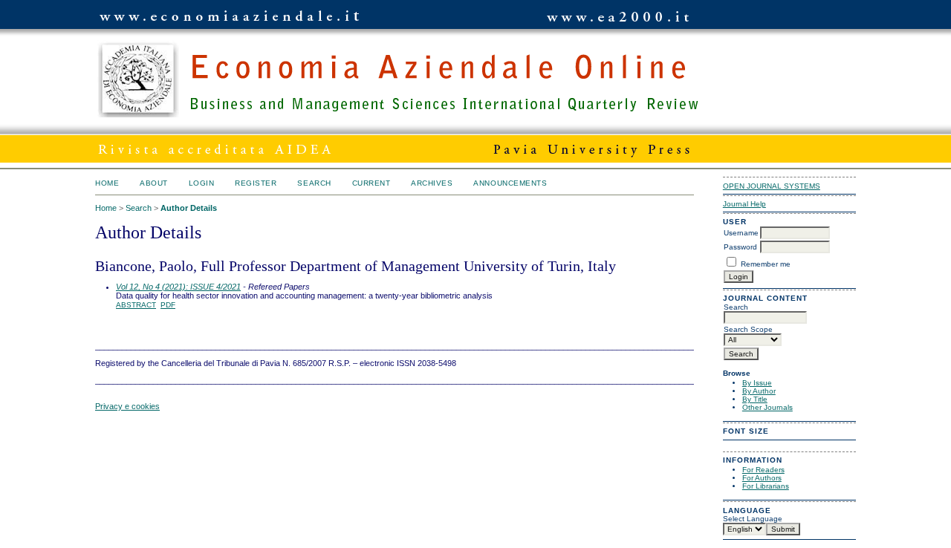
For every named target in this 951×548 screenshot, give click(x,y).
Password (740, 247)
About (154, 183)
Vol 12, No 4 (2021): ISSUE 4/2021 (178, 286)
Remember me (766, 264)
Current (371, 183)
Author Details (188, 207)
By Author (759, 391)
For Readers (763, 470)
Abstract (136, 305)
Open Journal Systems (771, 186)
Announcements (510, 183)
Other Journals (767, 407)
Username (741, 233)
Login (202, 183)
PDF (167, 305)
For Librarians (765, 486)
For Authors (762, 478)
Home (107, 183)
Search (314, 183)
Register (255, 183)
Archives (431, 183)
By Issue (757, 383)
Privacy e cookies (127, 406)
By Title (754, 399)
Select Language (752, 519)
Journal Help (744, 204)
